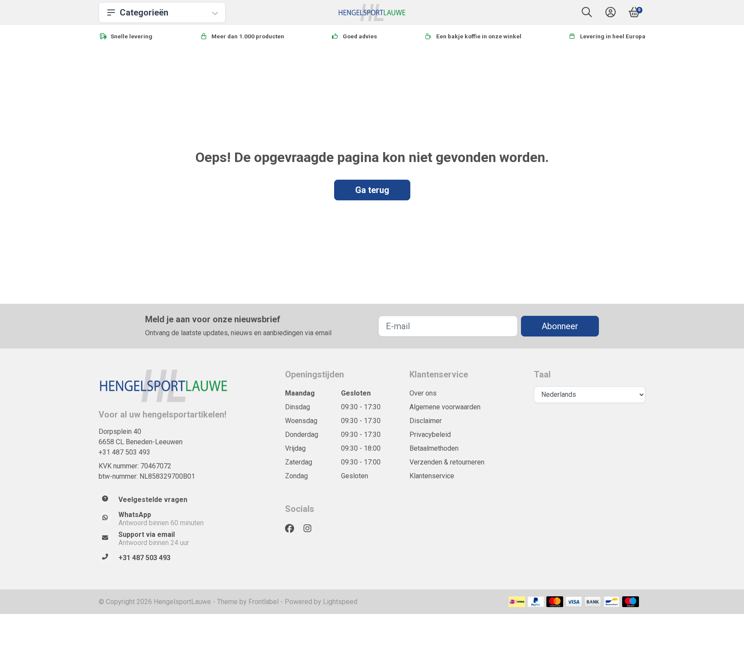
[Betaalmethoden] (516, 601)
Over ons (423, 393)
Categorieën (144, 12)
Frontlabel (263, 602)
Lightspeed (340, 602)
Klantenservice (431, 476)
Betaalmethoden (434, 448)
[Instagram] (311, 529)
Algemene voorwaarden (444, 407)
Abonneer (560, 326)
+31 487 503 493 (124, 452)
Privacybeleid (430, 434)
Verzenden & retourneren (446, 462)
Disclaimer (425, 421)
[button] (587, 14)
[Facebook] (293, 529)
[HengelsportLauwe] (372, 12)
